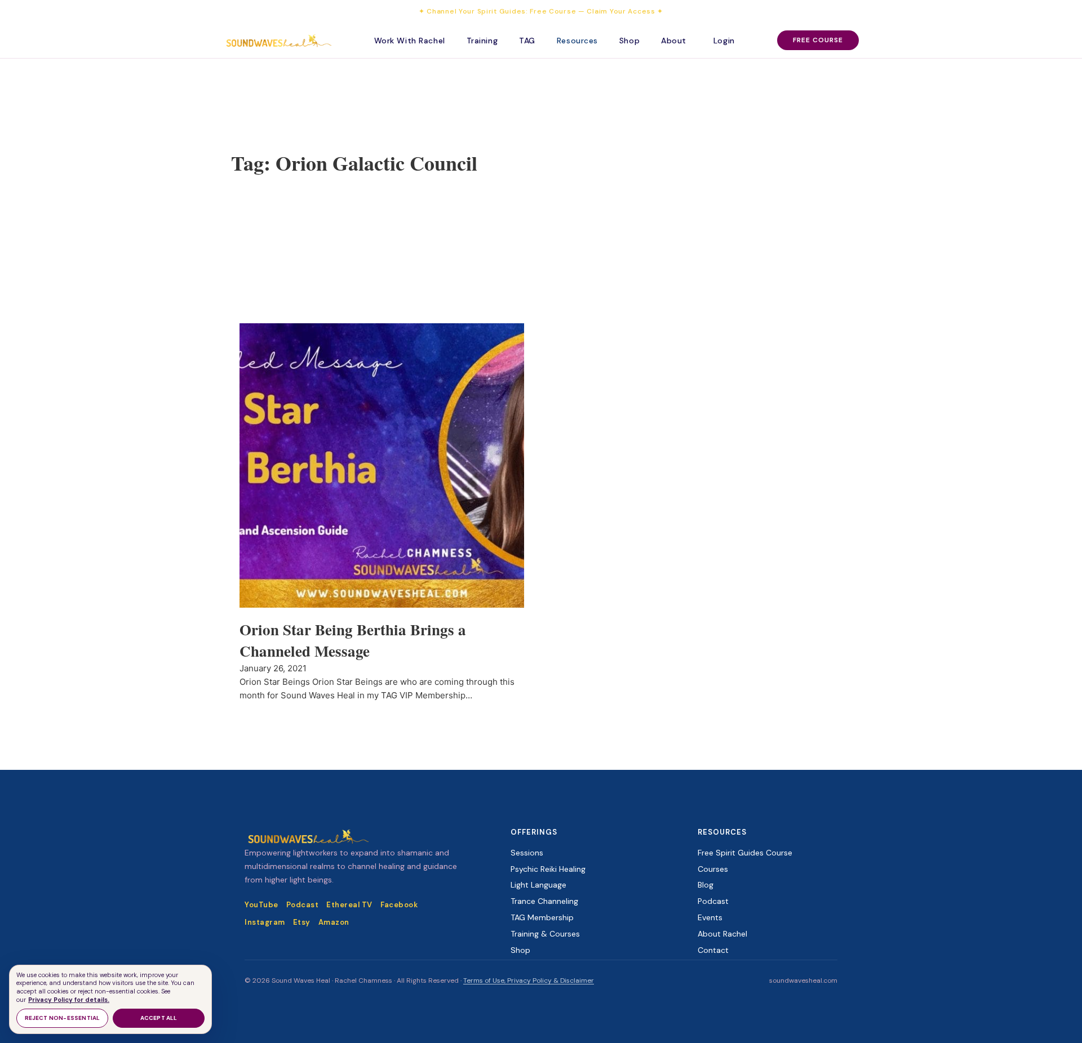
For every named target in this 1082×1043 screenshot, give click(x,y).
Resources (577, 40)
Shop (629, 40)
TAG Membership (542, 917)
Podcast (302, 905)
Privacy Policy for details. (68, 1000)
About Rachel (722, 934)
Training (482, 40)
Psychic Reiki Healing (548, 869)
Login (724, 40)
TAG (527, 40)
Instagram (265, 922)
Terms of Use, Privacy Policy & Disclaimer (528, 980)
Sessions (527, 853)
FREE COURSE (818, 39)
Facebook (399, 905)
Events (710, 917)
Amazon (333, 922)
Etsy (302, 922)
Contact (713, 950)
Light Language (538, 885)
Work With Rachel (409, 40)
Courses (713, 869)
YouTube (261, 905)
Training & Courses (545, 934)
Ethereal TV (349, 905)
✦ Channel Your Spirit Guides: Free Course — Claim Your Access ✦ (541, 11)
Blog (705, 885)
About (673, 40)
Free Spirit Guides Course (745, 853)
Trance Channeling (544, 901)
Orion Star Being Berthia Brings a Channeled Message (353, 640)
